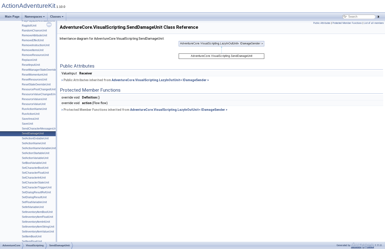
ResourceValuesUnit (34, 99)
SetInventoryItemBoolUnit (37, 212)
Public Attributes (321, 23)
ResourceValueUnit (33, 104)
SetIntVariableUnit (33, 207)
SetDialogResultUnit (34, 197)
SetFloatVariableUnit (34, 202)
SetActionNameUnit (34, 143)
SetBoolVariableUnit (34, 163)
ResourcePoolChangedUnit (38, 89)
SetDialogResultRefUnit (36, 192)
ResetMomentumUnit (34, 74)
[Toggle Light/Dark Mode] (378, 16)
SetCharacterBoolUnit (35, 167)
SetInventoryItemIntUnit (36, 221)
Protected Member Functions (347, 23)
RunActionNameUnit (34, 109)
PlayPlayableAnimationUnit (38, 20)
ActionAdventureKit (28, 5)
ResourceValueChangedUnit (39, 94)
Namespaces (33, 16)
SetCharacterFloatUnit (35, 172)
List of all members (374, 23)
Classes (55, 16)
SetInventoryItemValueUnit (38, 231)
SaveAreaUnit (30, 118)
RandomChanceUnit (34, 30)
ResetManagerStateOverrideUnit (41, 69)
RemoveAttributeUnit (34, 35)
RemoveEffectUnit (33, 40)
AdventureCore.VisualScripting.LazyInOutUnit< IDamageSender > (160, 80)
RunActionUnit (30, 113)
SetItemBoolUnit (31, 236)
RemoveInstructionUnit (35, 45)
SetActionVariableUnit (35, 158)
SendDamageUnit (33, 133)
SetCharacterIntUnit (34, 177)
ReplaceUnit (29, 60)
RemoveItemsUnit (32, 50)
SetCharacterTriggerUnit (36, 187)
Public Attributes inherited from (136, 80)
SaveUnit (27, 123)
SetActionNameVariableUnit (39, 148)
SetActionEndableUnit (35, 138)
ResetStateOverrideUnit (36, 84)
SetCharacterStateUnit (35, 182)
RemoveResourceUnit (35, 55)
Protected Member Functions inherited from (145, 109)
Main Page (12, 16)
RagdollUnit (29, 25)
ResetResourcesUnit (34, 79)
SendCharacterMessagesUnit (40, 128)
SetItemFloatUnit (32, 241)
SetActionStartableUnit (35, 153)
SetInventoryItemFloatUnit (37, 216)
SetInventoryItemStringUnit (38, 226)
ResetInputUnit (31, 64)
